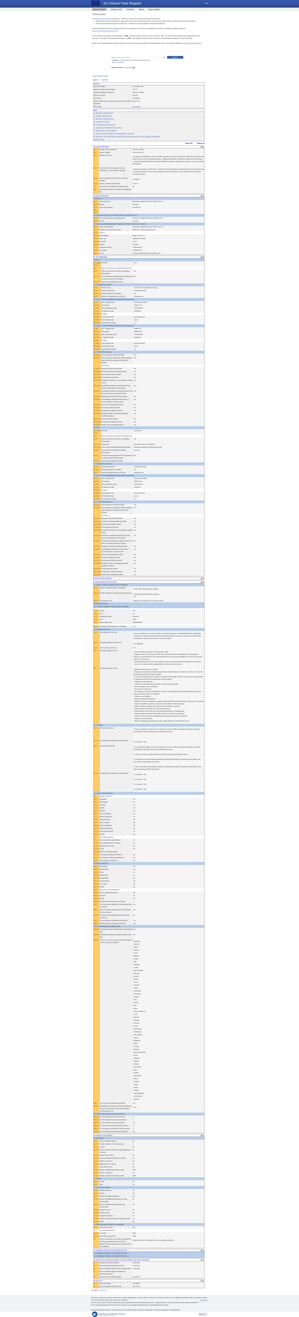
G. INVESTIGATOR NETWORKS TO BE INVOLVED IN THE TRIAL (114, 134)
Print (97, 80)
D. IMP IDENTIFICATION (102, 122)
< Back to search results (100, 76)
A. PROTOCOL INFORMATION (103, 113)
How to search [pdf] (117, 62)
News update (154, 9)
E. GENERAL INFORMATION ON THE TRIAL (108, 128)
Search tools (129, 67)
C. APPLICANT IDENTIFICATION (104, 119)
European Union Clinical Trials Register (107, 19)
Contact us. (103, 1290)
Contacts (130, 9)
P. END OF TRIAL (99, 139)
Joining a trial (116, 9)
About (141, 9)
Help (206, 3)
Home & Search (99, 9)
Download (104, 80)
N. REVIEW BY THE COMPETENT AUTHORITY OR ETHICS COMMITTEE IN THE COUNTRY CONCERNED (127, 137)
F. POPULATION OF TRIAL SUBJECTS (105, 131)
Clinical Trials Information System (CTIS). (105, 31)
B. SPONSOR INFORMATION (103, 116)
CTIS (153, 1303)
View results (137, 106)
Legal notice (204, 1300)
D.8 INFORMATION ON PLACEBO (104, 125)
